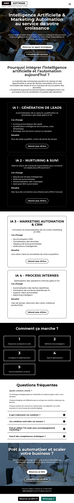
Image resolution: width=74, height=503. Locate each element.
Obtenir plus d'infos (37, 146)
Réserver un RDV (27, 499)
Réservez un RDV (37, 472)
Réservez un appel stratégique (37, 47)
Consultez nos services (37, 54)
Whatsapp (47, 499)
